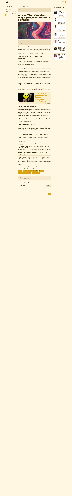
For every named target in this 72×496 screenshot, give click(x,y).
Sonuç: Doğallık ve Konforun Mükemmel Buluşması (11, 15)
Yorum (49, 193)
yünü (19, 48)
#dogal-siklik (28, 172)
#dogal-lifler (35, 170)
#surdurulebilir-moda (27, 170)
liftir (33, 62)
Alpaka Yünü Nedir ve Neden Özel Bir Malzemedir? (11, 9)
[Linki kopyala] (28, 182)
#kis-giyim (41, 170)
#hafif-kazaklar (21, 172)
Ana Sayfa (19, 6)
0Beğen (48, 185)
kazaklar (21, 48)
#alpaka (20, 170)
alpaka (48, 46)
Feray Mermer (21, 177)
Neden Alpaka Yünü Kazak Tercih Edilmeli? (11, 13)
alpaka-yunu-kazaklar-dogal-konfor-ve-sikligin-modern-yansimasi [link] (34, 6)
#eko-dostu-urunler (36, 172)
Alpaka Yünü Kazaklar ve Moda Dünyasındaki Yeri (11, 11)
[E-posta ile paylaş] (26, 182)
